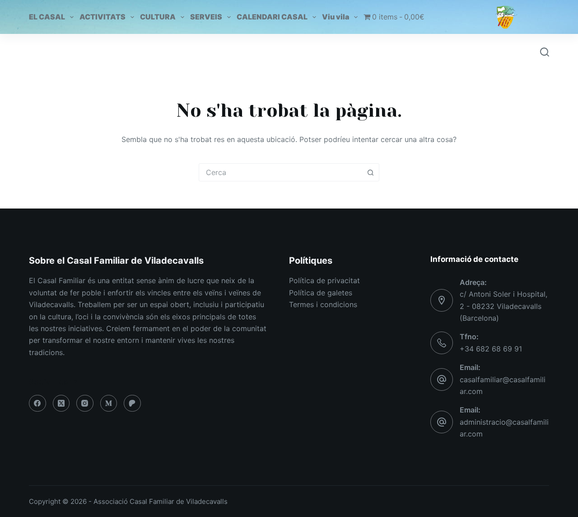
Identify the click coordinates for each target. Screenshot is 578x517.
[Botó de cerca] (370, 172)
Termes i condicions (323, 304)
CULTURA (158, 16)
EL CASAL (47, 16)
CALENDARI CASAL (272, 16)
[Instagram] (84, 403)
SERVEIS (206, 16)
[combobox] (280, 172)
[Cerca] (544, 52)
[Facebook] (37, 403)
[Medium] (108, 403)
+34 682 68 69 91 (491, 348)
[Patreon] (132, 403)
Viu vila (335, 16)
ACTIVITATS (102, 16)
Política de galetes (320, 292)
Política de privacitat (324, 280)
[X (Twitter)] (61, 403)
